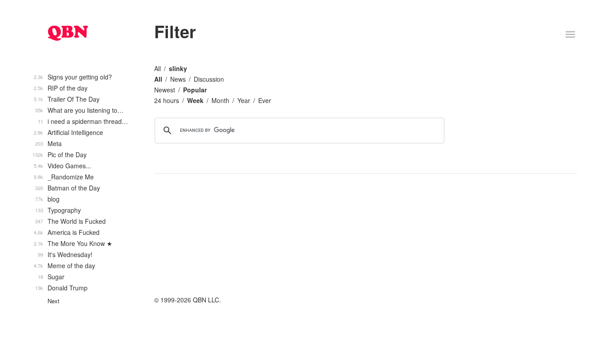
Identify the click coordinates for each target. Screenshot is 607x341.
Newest (164, 89)
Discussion (209, 79)
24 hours (166, 100)
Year (243, 100)
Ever (264, 100)
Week (195, 100)
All (157, 68)
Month (220, 100)
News (178, 79)
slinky (178, 68)
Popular (195, 89)
